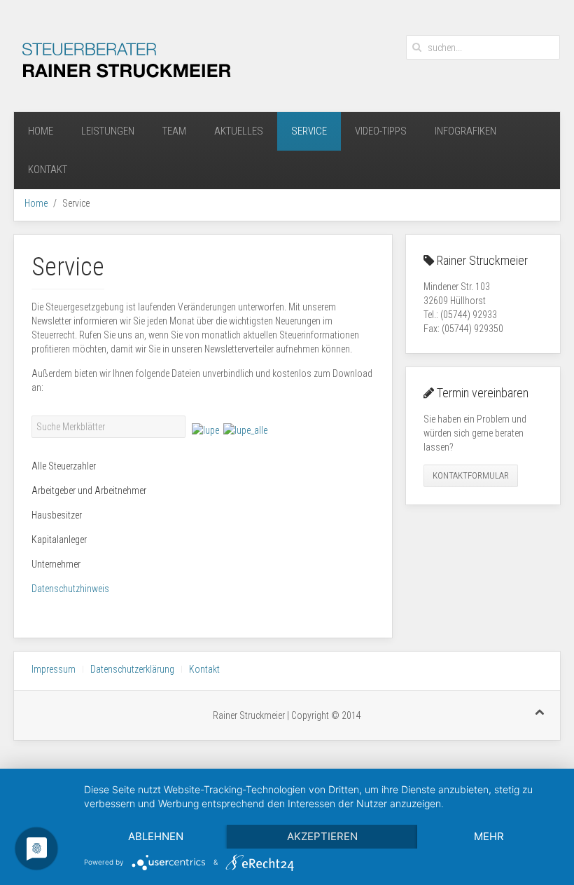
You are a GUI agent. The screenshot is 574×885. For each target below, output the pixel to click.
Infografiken (465, 131)
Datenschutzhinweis (70, 588)
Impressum (53, 669)
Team (174, 131)
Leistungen (107, 131)
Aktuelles (238, 131)
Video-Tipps (381, 131)
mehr (489, 836)
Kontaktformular (471, 475)
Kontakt (47, 169)
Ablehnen (155, 836)
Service (309, 131)
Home (40, 131)
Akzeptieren (322, 836)
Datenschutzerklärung (132, 669)
